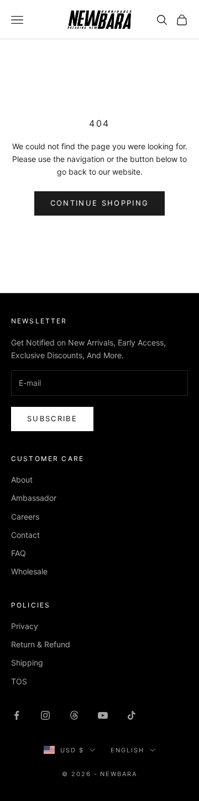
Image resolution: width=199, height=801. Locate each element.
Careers (25, 516)
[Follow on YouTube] (102, 715)
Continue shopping (99, 202)
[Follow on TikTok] (131, 715)
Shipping (27, 662)
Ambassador (33, 497)
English (127, 750)
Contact (25, 535)
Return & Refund (40, 644)
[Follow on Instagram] (45, 715)
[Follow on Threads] (74, 715)
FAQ (18, 553)
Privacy (24, 626)
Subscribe (52, 418)
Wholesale (29, 571)
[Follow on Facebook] (16, 715)
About (22, 479)
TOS (19, 681)
